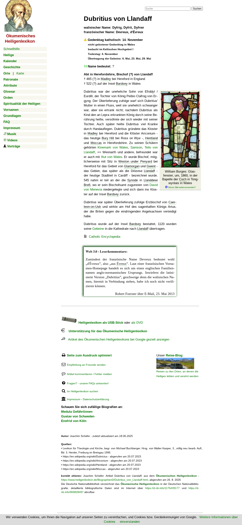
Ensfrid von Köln (73, 421)
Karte (20, 73)
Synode (132, 180)
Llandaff (149, 171)
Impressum (73, 399)
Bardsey (122, 83)
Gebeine (98, 228)
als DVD (137, 322)
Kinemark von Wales (113, 147)
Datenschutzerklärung (96, 399)
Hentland (151, 138)
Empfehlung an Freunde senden (86, 364)
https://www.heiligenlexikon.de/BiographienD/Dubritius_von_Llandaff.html (104, 479)
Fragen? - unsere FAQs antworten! (88, 383)
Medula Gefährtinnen (76, 411)
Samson (136, 147)
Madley (106, 79)
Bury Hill (108, 138)
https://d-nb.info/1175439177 (162, 488)
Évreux (121, 264)
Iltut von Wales (111, 157)
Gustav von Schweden (77, 416)
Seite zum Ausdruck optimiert (89, 355)
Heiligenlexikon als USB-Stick (100, 322)
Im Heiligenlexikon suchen (82, 391)
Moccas (96, 143)
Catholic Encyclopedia (104, 236)
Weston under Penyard (135, 161)
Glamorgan (132, 166)
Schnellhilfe (11, 49)
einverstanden (130, 521)
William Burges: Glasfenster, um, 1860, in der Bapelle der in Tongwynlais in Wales (180, 177)
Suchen (197, 8)
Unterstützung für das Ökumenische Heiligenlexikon (106, 331)
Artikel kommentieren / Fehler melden (89, 374)
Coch (182, 179)
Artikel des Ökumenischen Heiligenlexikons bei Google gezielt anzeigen (117, 339)
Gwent (151, 166)
